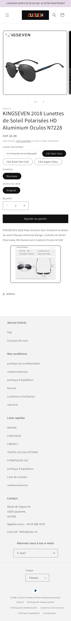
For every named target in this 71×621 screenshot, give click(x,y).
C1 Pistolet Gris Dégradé (24, 154)
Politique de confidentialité (24, 607)
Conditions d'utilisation (21, 396)
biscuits (11, 388)
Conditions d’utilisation (52, 607)
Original (11, 190)
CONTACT (12, 444)
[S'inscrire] (54, 553)
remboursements (17, 371)
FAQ (9, 332)
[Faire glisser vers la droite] (44, 102)
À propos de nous (17, 340)
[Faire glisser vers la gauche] (27, 102)
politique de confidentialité (23, 363)
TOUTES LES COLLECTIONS (22, 452)
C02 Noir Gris (54, 153)
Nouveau (12, 176)
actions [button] (10, 293)
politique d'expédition (20, 380)
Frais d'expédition (23, 141)
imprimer (12, 404)
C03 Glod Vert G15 (18, 161)
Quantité (7, 198)
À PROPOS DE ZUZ (17, 460)
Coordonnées (49, 613)
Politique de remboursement (40, 602)
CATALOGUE (14, 435)
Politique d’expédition (29, 613)
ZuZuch (21, 597)
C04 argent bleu (48, 161)
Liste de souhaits (17, 477)
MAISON (12, 427)
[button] (7, 15)
